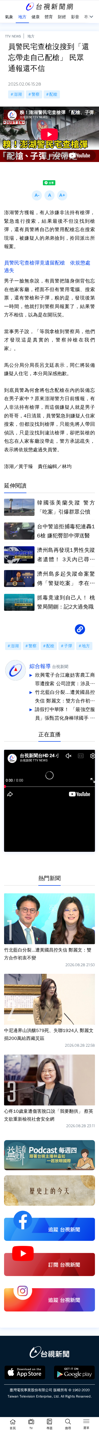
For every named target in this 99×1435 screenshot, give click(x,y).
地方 (31, 36)
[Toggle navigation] (86, 1422)
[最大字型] (62, 195)
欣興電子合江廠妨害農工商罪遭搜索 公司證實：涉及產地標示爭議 (65, 680)
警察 (35, 94)
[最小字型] (37, 195)
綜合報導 (40, 666)
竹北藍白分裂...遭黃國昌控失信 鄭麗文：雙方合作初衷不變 (65, 697)
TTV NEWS (13, 36)
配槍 (53, 94)
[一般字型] (49, 195)
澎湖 (18, 94)
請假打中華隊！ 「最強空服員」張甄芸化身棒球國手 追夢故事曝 (65, 714)
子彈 (68, 646)
